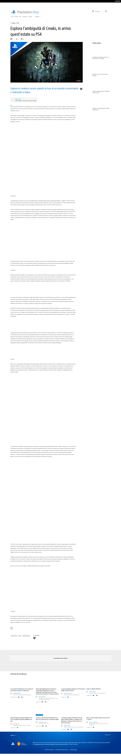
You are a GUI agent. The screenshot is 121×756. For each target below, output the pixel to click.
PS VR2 (16, 16)
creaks (19, 635)
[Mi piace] (22, 697)
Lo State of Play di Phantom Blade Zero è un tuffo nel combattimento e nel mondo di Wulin (47, 718)
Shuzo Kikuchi (42, 696)
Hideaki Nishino (16, 693)
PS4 (20, 16)
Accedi (97, 11)
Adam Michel (67, 725)
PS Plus (30, 16)
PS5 (12, 16)
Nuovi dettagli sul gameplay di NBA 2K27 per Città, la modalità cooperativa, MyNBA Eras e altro (21, 719)
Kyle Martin (16, 723)
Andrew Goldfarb (93, 722)
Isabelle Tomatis (68, 693)
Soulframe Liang (42, 722)
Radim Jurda (18, 99)
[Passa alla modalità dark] (93, 11)
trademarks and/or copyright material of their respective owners (51, 744)
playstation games (26, 635)
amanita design (14, 635)
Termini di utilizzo (48, 749)
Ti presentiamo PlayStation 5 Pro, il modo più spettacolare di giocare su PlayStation (21, 689)
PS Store (24, 16)
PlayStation (28, 12)
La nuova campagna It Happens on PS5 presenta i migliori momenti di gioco (73, 689)
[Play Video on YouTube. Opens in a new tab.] (79, 81)
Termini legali (73, 749)
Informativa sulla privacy (61, 749)
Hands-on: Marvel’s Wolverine (93, 689)
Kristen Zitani (92, 691)
